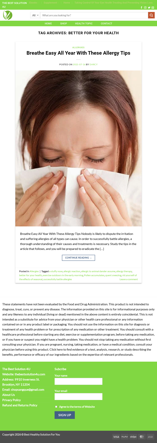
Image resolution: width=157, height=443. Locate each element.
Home (66, 2)
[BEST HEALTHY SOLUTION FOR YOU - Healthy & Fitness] (14, 15)
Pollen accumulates (94, 275)
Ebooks (33, 2)
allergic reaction (71, 271)
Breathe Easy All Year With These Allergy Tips (78, 53)
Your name (61, 375)
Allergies (78, 47)
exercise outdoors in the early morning (63, 275)
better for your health (30, 275)
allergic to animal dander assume (98, 271)
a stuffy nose (56, 271)
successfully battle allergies (57, 279)
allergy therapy (124, 271)
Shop (63, 23)
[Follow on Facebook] (141, 7)
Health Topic (83, 23)
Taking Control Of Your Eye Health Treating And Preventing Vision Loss (114, 2)
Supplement (50, 2)
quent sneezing (113, 275)
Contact (106, 23)
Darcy (94, 64)
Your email (61, 390)
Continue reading (78, 257)
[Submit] (151, 15)
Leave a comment (129, 279)
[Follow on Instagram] (145, 7)
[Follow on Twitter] (149, 7)
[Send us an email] (153, 7)
